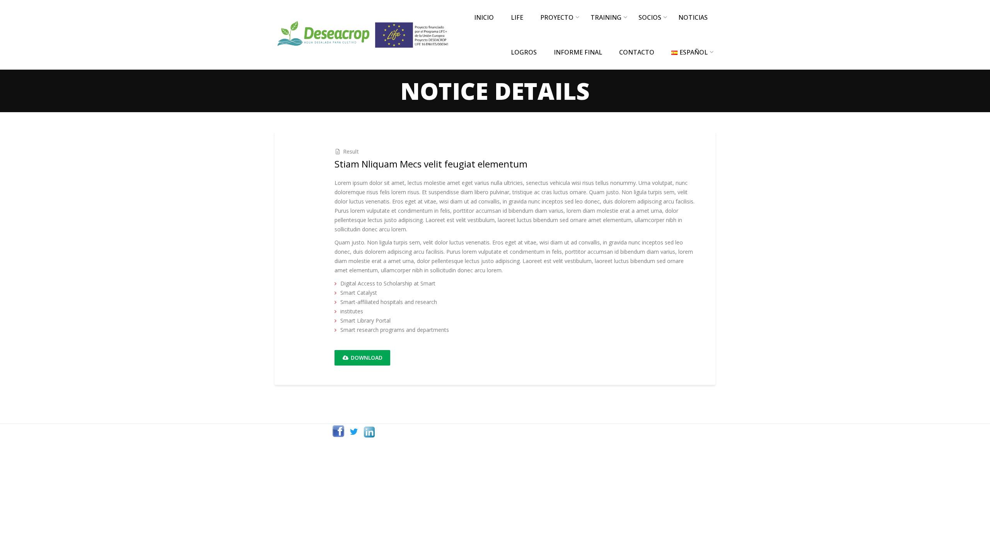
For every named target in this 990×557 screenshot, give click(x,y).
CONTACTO (636, 52)
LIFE (517, 17)
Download (365, 357)
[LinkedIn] (369, 431)
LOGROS (524, 52)
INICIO (484, 17)
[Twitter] (354, 431)
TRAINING (606, 17)
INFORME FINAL (578, 52)
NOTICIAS (693, 17)
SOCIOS (649, 17)
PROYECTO (557, 17)
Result (351, 151)
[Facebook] (338, 431)
